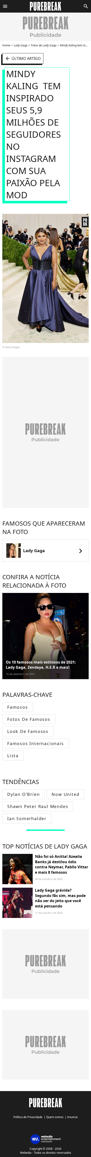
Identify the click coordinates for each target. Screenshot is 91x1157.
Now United (65, 794)
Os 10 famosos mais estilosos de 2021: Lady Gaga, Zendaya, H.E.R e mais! (41, 665)
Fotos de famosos (28, 719)
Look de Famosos (28, 731)
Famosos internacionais (35, 743)
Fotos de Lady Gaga (43, 45)
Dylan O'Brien (23, 794)
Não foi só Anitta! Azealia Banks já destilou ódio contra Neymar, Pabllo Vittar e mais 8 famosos (61, 864)
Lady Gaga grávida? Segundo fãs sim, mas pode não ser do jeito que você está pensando (60, 898)
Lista (13, 755)
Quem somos (54, 1117)
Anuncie (72, 1117)
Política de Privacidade (27, 1117)
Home (6, 45)
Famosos (17, 707)
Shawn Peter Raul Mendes (37, 806)
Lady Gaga (21, 45)
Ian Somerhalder (26, 818)
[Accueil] (45, 6)
